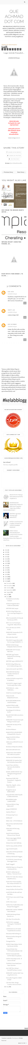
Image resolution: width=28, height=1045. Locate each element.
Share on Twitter (15, 155)
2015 (6, 574)
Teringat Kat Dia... (11, 941)
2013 (6, 579)
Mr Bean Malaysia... (11, 729)
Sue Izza (11, 291)
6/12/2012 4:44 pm (12, 294)
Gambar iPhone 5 (11, 812)
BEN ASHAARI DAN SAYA (13, 749)
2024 (6, 554)
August (8, 592)
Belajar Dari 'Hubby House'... (13, 886)
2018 (6, 568)
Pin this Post (15, 159)
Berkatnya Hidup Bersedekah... (14, 747)
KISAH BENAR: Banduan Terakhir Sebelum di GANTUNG (12, 673)
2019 (6, 565)
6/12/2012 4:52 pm (12, 326)
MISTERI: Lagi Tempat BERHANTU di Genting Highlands (13, 656)
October (8, 588)
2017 (6, 570)
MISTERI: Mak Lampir (12, 608)
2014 (6, 577)
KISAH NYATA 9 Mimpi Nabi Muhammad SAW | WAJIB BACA (16, 496)
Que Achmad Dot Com (14, 16)
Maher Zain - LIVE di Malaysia (14, 821)
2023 (6, 556)
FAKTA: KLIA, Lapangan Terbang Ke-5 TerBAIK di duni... (13, 924)
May (7, 987)
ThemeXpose (15, 1038)
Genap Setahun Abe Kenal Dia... (14, 889)
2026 (6, 550)
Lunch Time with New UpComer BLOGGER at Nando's (13, 767)
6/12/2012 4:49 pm (12, 312)
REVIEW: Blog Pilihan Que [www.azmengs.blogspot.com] (14, 613)
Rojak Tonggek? (10, 864)
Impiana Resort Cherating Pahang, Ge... (11, 242)
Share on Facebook (14, 152)
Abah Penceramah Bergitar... (14, 693)
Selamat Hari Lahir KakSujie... (14, 843)
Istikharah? (9, 818)
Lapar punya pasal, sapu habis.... (14, 669)
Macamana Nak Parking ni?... (14, 933)
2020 (6, 563)
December (9, 583)
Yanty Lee (11, 310)
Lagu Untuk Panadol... (12, 849)
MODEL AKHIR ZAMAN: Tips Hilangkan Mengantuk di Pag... (14, 773)
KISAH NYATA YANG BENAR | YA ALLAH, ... (12, 274)
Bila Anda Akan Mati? (12, 637)
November (9, 585)
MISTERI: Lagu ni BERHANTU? (14, 661)
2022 (6, 559)
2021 (6, 561)
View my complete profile (10, 465)
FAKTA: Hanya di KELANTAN (14, 846)
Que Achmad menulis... (16, 163)
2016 (6, 572)
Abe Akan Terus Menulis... (13, 919)
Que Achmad (12, 324)
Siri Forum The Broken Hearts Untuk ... (13, 211)
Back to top (21, 1043)
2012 (6, 581)
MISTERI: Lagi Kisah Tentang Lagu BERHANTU (15, 515)
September (9, 590)
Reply (25, 302)
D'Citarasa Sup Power (12, 815)
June (7, 596)
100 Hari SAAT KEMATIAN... (13, 757)
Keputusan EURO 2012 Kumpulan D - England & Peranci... (13, 780)
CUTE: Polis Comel (11, 902)
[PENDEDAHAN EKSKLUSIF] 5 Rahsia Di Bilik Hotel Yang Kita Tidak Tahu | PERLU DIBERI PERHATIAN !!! (13, 506)
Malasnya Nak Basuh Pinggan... (14, 856)
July (7, 594)
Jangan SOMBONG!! (11, 809)
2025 (6, 552)
